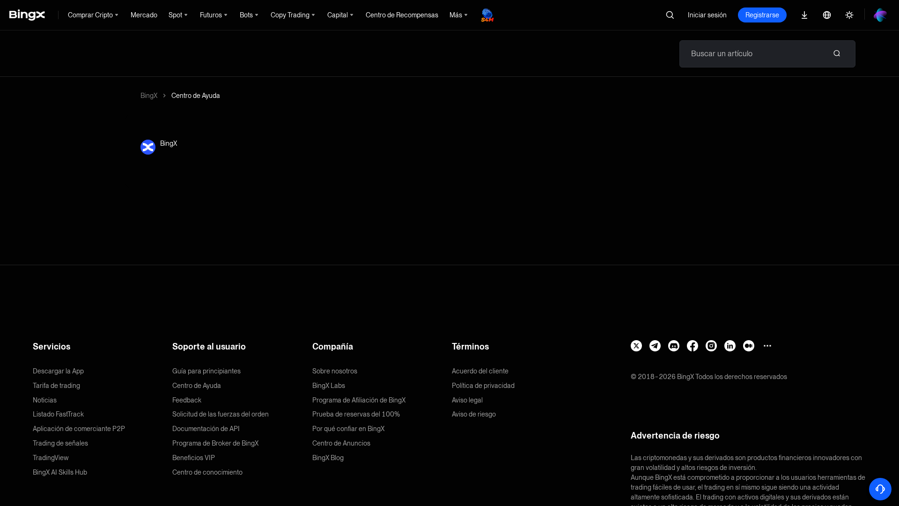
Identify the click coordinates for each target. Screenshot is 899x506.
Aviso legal (467, 400)
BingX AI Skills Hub (60, 472)
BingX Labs (328, 385)
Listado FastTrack (58, 414)
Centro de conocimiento (207, 472)
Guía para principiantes (206, 371)
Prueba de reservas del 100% (356, 414)
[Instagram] (711, 345)
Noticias (45, 400)
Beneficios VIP (193, 457)
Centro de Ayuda (195, 95)
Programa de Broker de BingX (215, 443)
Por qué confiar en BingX (348, 428)
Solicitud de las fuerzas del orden (220, 414)
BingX (148, 95)
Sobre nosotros (334, 371)
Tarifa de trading (56, 385)
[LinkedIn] (730, 345)
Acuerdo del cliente (480, 371)
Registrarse (762, 15)
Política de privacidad (483, 385)
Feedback (186, 400)
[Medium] (748, 345)
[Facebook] (692, 345)
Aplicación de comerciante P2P (79, 428)
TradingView (51, 457)
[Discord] (673, 345)
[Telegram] (655, 345)
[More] (767, 345)
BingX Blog (328, 457)
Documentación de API (206, 428)
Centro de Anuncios (341, 443)
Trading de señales (60, 443)
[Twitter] (636, 345)
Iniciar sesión (707, 15)
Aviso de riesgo (474, 414)
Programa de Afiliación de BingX (358, 400)
